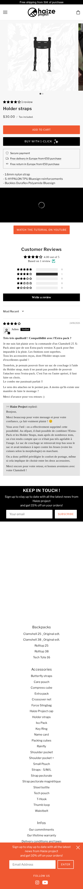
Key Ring (41, 729)
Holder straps (41, 717)
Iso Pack (41, 723)
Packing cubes (41, 740)
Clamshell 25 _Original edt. (41, 634)
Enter (65, 864)
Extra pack (42, 693)
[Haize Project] (41, 11)
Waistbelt (41, 811)
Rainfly (41, 746)
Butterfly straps (41, 676)
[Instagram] (38, 882)
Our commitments (41, 829)
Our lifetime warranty (41, 835)
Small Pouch (41, 764)
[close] (78, 847)
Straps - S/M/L (41, 769)
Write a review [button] (41, 297)
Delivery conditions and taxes (42, 841)
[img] (12, 323)
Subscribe (66, 514)
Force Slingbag (41, 705)
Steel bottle (41, 787)
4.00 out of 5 (51, 257)
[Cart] (78, 12)
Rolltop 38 (42, 651)
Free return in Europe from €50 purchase (34, 164)
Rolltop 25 (41, 645)
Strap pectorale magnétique (41, 781)
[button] (12, 102)
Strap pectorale (41, 775)
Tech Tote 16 (41, 657)
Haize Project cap (41, 711)
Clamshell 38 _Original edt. (41, 639)
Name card (41, 734)
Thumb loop (41, 805)
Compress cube (41, 687)
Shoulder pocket (41, 752)
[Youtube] (44, 882)
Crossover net (41, 699)
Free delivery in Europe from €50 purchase (35, 158)
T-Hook (42, 799)
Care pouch (41, 682)
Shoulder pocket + (41, 758)
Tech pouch (41, 793)
